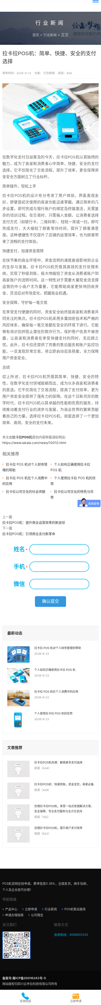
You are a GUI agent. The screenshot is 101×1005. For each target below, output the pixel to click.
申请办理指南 (14, 915)
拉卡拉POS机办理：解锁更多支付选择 (58, 762)
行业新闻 (50, 35)
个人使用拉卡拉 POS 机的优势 (53, 713)
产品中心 (11, 909)
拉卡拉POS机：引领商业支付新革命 (28, 534)
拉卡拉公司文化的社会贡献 (25, 491)
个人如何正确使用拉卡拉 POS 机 (54, 670)
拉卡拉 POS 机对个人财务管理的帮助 (57, 648)
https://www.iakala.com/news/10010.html (34, 443)
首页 (35, 35)
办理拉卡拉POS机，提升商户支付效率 (58, 828)
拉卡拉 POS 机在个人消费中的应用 (56, 691)
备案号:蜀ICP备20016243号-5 (24, 978)
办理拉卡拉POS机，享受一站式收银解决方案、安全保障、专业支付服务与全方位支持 (64, 809)
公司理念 (37, 915)
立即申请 (31, 909)
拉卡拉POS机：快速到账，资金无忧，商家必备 (64, 784)
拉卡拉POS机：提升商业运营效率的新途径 (33, 522)
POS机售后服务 (75, 909)
